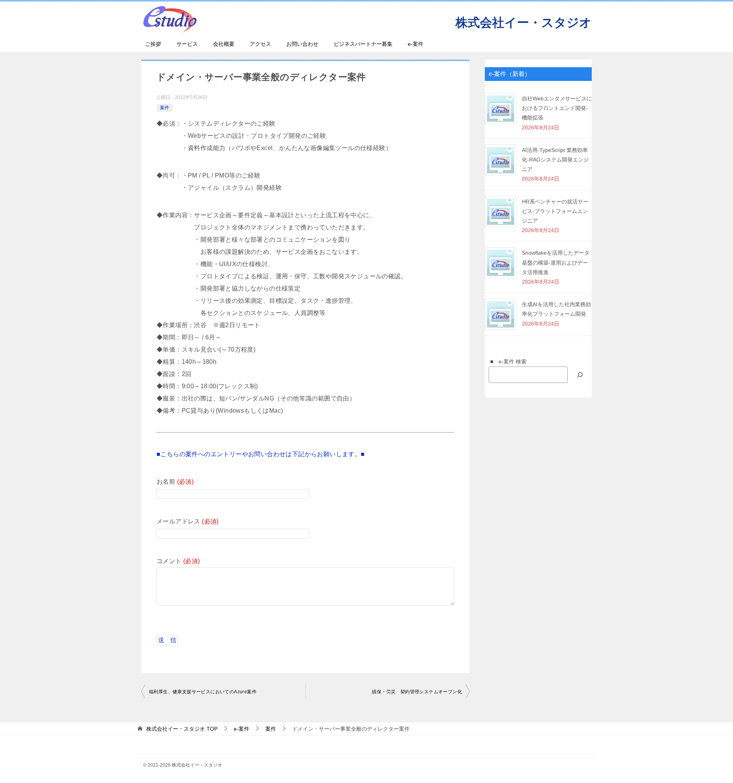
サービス (187, 44)
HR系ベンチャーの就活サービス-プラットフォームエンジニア (555, 211)
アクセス (260, 44)
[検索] (580, 374)
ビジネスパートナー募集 (363, 44)
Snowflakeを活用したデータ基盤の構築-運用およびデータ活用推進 (555, 262)
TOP (182, 729)
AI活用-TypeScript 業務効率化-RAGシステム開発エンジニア (555, 159)
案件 (164, 107)
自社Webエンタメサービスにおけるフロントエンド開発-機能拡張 (557, 108)
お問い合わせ (302, 44)
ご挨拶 (153, 44)
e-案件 (415, 44)
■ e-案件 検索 (505, 361)
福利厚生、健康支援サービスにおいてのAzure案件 (203, 691)
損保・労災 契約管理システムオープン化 (417, 691)
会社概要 (223, 44)
